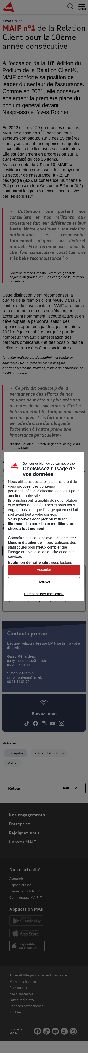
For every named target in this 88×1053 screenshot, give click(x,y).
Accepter (44, 569)
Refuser (44, 582)
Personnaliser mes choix (44, 594)
